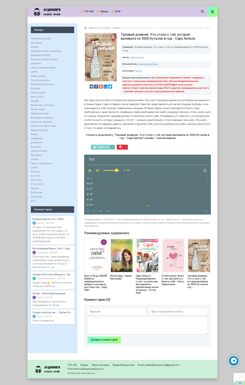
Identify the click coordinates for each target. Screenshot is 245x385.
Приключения (38, 92)
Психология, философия (43, 126)
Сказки (34, 167)
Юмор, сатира (38, 76)
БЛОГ (118, 11)
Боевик (34, 47)
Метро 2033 (37, 97)
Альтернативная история (44, 59)
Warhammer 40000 (40, 55)
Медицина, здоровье (41, 122)
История (35, 88)
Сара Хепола (137, 57)
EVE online (36, 180)
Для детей (36, 142)
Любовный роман (40, 113)
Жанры (104, 11)
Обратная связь (100, 365)
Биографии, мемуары (42, 117)
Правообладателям (123, 365)
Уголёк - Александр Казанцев (49, 293)
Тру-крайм (36, 42)
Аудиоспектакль (39, 130)
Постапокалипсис (40, 80)
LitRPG (34, 72)
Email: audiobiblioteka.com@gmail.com (159, 365)
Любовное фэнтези (41, 38)
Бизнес (34, 134)
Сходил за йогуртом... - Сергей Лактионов (52, 312)
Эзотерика (36, 155)
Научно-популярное (41, 163)
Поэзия (34, 159)
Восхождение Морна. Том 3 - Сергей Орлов (52, 248)
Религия (35, 171)
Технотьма (36, 196)
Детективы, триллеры (42, 105)
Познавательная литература (46, 51)
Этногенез (36, 192)
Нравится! (105, 147)
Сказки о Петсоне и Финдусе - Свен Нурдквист (52, 274)
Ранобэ (34, 101)
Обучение (36, 63)
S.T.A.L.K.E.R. (37, 184)
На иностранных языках (43, 67)
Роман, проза (38, 109)
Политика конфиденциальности (86, 369)
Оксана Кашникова (148, 64)
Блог (33, 201)
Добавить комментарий (104, 339)
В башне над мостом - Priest (48, 219)
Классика (36, 146)
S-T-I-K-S (35, 176)
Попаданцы (37, 138)
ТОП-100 (89, 11)
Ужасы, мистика (39, 151)
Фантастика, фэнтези (42, 84)
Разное (138, 71)
